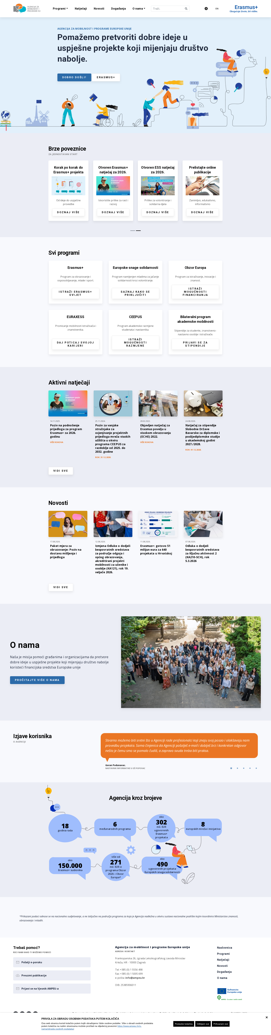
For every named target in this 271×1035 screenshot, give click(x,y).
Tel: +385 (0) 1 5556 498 (129, 969)
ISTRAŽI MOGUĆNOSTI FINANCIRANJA (195, 291)
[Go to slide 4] (250, 768)
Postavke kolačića (184, 1024)
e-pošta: (130, 978)
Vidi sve (60, 470)
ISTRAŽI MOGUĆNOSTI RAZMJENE (135, 342)
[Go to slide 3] (244, 768)
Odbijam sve (203, 1024)
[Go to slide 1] (231, 768)
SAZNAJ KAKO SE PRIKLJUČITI (135, 293)
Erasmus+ (106, 77)
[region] (135, 1024)
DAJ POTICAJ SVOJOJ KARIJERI (75, 344)
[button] (60, 9)
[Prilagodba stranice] (206, 8)
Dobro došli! (74, 77)
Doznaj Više (68, 212)
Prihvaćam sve (220, 1024)
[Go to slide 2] (237, 768)
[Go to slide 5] (256, 768)
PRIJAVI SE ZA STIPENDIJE (195, 344)
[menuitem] (80, 9)
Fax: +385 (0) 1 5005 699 (129, 973)
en (216, 8)
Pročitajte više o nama (37, 680)
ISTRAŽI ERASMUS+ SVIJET (75, 293)
